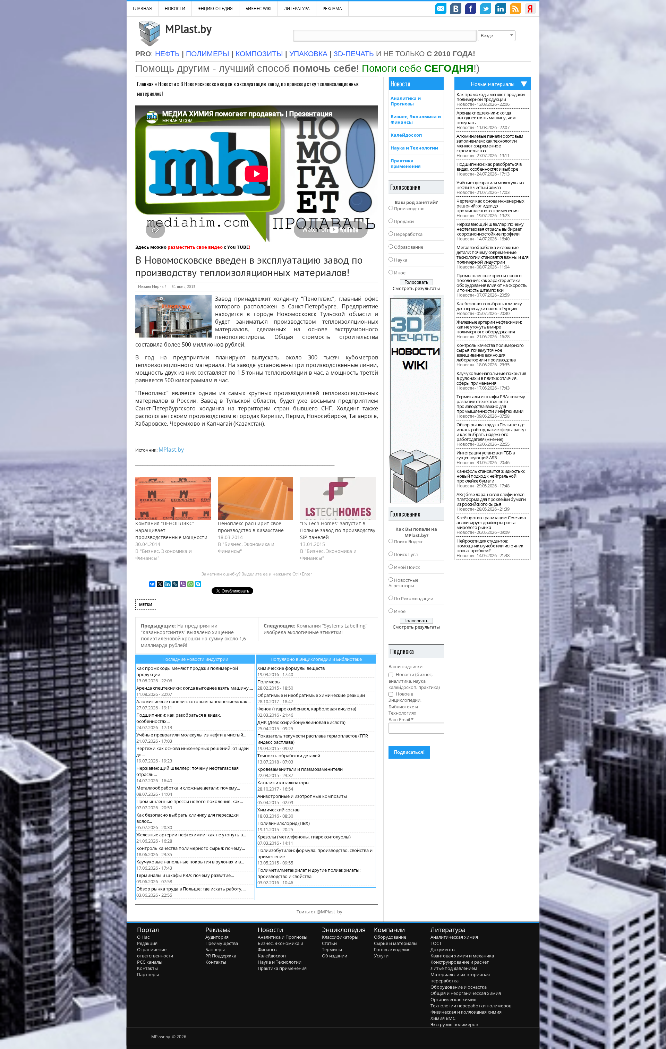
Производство (409, 208)
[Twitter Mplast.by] (485, 9)
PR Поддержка (220, 956)
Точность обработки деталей (288, 755)
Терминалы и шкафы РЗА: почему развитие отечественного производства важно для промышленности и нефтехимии (490, 403)
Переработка (408, 234)
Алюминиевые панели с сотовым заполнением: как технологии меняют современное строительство (489, 143)
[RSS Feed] (515, 9)
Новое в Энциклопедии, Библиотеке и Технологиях (404, 703)
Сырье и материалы (395, 943)
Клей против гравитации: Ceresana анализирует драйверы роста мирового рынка (491, 522)
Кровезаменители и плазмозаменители (300, 769)
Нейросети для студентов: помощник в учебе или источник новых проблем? (489, 546)
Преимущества (221, 943)
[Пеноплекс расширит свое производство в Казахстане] (255, 498)
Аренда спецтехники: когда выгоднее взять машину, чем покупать (485, 118)
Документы (442, 949)
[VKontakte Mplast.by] (455, 9)
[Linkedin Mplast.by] (500, 9)
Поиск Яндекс (408, 541)
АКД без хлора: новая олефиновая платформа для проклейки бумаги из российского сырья (491, 499)
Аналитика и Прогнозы (406, 101)
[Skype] (198, 584)
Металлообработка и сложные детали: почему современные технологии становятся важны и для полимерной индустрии (492, 254)
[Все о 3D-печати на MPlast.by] (416, 399)
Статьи (329, 943)
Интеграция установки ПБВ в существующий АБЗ (485, 455)
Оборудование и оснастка (458, 987)
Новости (175, 8)
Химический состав (278, 810)
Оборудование (390, 937)
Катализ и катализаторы (283, 782)
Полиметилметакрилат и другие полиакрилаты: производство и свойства (308, 873)
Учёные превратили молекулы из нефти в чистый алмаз (490, 184)
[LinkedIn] (167, 584)
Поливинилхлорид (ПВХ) (283, 823)
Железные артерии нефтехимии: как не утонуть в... (191, 834)
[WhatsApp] (190, 584)
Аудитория (217, 937)
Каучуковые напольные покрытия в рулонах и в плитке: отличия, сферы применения (491, 378)
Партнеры (148, 974)
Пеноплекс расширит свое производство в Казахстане (251, 527)
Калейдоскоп (406, 135)
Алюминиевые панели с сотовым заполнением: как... (193, 701)
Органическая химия (453, 999)
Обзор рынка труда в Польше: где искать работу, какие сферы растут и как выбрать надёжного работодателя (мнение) (491, 431)
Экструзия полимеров (454, 1024)
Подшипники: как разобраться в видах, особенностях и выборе (489, 166)
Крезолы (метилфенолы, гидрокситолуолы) (304, 837)
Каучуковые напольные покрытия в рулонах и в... (190, 862)
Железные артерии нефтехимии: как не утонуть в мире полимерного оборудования (489, 327)
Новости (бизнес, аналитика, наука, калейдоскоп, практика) (414, 680)
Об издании (334, 956)
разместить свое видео (195, 247)
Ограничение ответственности (155, 952)
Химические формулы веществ (291, 668)
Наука (400, 260)
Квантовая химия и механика (462, 956)
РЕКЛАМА (332, 8)
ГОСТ (436, 943)
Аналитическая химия (454, 937)
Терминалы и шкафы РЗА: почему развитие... (185, 875)
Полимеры (269, 682)
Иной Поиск (407, 567)
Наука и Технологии (414, 148)
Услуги (381, 956)
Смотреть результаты (416, 288)
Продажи (404, 221)
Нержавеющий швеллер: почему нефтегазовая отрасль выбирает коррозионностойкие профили (490, 229)
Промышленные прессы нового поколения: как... (189, 801)
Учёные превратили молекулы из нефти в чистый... (191, 735)
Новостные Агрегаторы (403, 583)
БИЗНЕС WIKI (258, 8)
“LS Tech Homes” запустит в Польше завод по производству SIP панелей (337, 530)
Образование (408, 247)
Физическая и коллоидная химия (466, 1012)
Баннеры (215, 949)
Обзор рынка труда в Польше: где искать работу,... (191, 889)
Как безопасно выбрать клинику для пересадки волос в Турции (489, 306)
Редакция (147, 943)
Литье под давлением (453, 968)
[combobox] (496, 35)
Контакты (147, 968)
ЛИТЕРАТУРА (297, 8)
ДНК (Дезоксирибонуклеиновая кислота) (301, 722)
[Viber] (183, 584)
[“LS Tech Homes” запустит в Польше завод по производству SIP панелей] (338, 498)
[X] (160, 584)
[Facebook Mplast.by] (470, 9)
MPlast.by (188, 29)
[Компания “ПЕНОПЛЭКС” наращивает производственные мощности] (173, 498)
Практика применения (406, 163)
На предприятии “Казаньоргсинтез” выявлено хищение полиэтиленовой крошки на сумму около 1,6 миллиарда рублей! (193, 635)
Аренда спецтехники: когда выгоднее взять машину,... (194, 688)
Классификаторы (340, 937)
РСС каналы (149, 962)
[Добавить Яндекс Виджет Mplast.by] (530, 9)
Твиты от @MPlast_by (319, 912)
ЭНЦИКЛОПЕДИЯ (215, 8)
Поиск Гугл (406, 554)
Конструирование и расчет (459, 962)
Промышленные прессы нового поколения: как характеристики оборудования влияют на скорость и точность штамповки (491, 282)
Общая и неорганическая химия (465, 993)
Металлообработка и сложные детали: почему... (188, 788)
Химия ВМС (442, 1018)
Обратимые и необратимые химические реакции (311, 695)
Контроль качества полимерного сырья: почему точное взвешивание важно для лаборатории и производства (490, 352)
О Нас (143, 937)
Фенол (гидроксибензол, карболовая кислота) (306, 709)
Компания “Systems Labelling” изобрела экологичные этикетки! (315, 629)
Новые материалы (492, 83)
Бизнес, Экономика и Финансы (416, 119)
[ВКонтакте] (152, 584)
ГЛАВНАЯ (142, 8)
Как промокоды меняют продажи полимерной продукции (490, 96)
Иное (399, 273)
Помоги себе (417, 68)
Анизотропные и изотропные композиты (302, 796)
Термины (332, 949)
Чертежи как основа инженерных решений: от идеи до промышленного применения (490, 206)
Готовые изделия (392, 949)
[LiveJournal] (175, 584)
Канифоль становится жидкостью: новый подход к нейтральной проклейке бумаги (490, 476)
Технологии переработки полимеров (470, 1006)
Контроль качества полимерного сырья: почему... (190, 848)
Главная (145, 83)
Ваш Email (400, 719)
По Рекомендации (413, 598)
